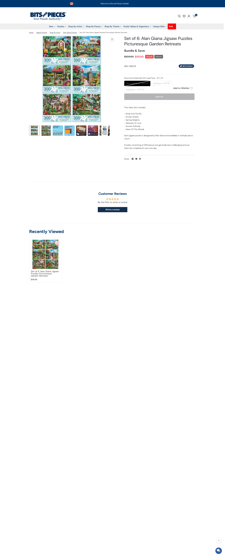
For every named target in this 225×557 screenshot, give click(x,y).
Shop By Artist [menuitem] (75, 26)
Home (31, 32)
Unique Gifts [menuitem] (159, 26)
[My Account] (188, 16)
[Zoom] (112, 39)
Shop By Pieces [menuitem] (93, 26)
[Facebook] (132, 158)
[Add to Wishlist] (57, 243)
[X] (136, 158)
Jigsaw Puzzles (41, 32)
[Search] (179, 16)
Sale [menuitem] (171, 26)
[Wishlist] (184, 16)
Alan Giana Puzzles (70, 32)
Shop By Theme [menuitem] (112, 26)
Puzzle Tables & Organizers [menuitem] (136, 26)
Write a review (112, 209)
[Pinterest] (140, 158)
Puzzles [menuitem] (60, 26)
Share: (127, 159)
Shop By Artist (55, 32)
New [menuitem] (51, 26)
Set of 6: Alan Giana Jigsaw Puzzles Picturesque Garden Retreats (45, 273)
